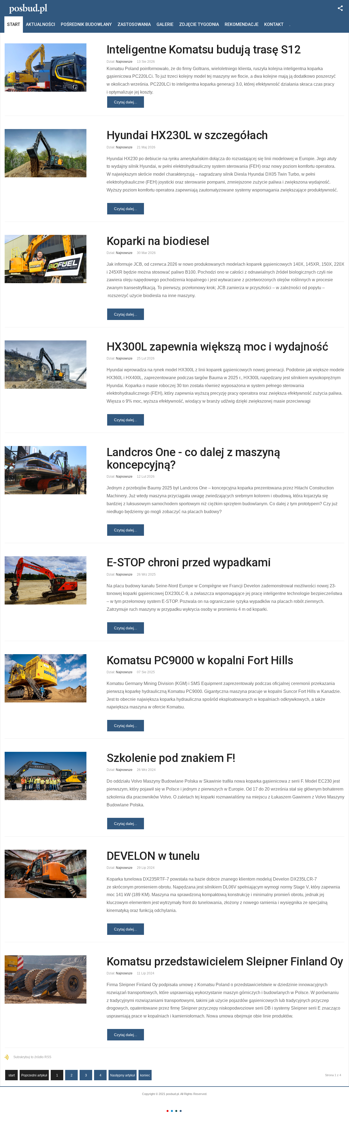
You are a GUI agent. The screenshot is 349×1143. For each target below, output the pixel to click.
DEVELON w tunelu (153, 856)
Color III (176, 1111)
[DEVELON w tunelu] (47, 874)
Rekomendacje (241, 24)
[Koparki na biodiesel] (47, 259)
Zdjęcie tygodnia (199, 24)
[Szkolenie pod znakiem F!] (47, 776)
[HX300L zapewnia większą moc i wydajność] (47, 364)
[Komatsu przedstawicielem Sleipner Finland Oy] (47, 979)
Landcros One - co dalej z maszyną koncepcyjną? (193, 458)
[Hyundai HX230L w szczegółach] (47, 153)
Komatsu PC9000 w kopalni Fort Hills (200, 660)
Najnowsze (124, 62)
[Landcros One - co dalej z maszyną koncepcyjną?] (47, 470)
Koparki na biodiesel (158, 241)
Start (13, 24)
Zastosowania (134, 24)
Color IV (181, 1111)
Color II (172, 1111)
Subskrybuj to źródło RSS (32, 1057)
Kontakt (274, 24)
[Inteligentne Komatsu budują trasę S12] (47, 67)
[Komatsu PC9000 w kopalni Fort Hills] (47, 678)
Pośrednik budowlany (86, 24)
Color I (168, 1111)
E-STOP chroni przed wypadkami (189, 562)
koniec (145, 1075)
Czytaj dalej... (125, 102)
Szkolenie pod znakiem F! (171, 758)
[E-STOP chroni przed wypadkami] (47, 580)
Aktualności (40, 24)
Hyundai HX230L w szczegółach (187, 135)
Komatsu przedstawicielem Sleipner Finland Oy (225, 961)
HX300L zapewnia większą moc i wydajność (217, 346)
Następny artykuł (122, 1075)
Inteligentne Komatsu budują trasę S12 (204, 49)
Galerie (165, 24)
